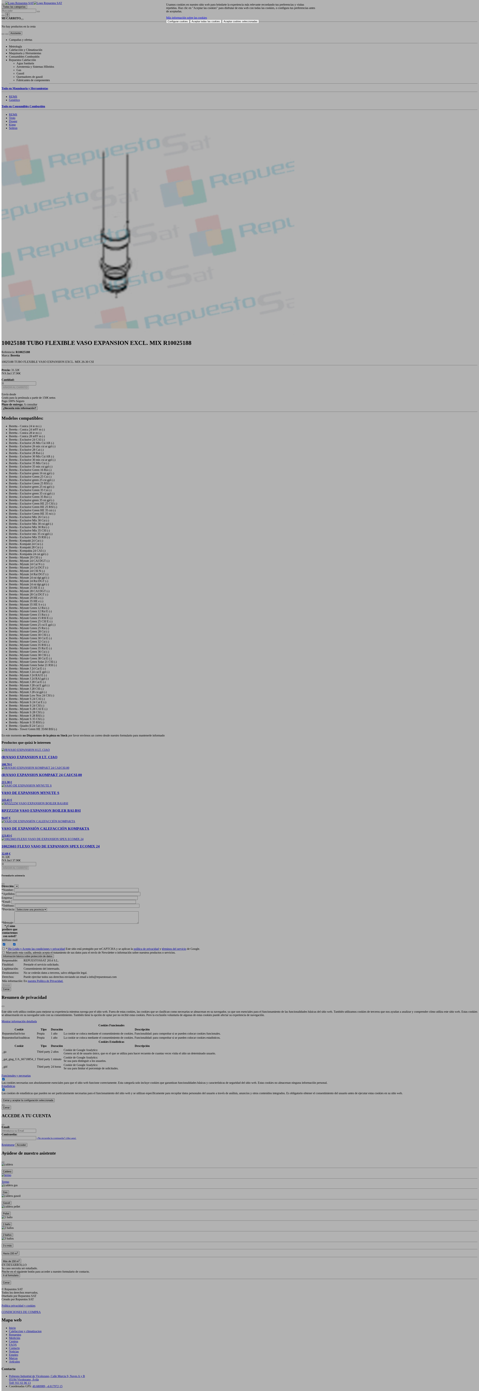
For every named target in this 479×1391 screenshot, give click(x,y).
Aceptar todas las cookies (206, 21)
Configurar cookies (178, 21)
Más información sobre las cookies (186, 17)
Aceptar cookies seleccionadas (240, 21)
